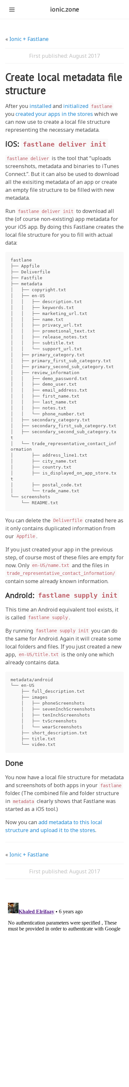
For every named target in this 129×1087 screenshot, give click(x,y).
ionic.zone (64, 9)
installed (40, 106)
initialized (87, 106)
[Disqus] (64, 982)
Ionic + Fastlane (29, 39)
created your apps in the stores (54, 114)
